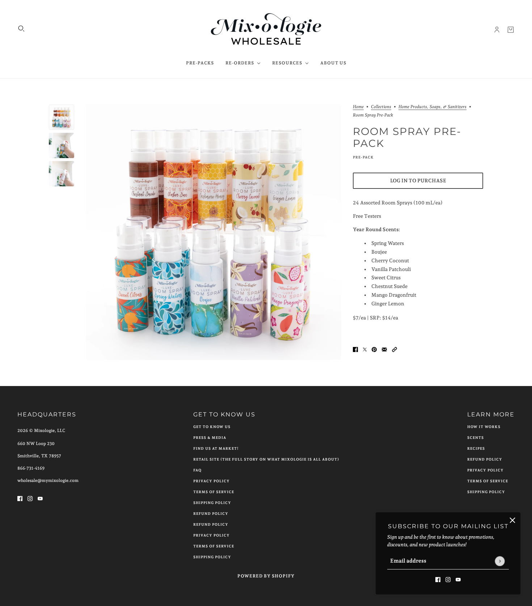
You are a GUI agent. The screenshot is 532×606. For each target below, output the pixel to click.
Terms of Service (213, 492)
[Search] (21, 29)
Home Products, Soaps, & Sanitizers (432, 107)
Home (358, 107)
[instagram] (448, 579)
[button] (394, 349)
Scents (475, 438)
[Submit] (499, 561)
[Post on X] (365, 349)
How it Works (484, 427)
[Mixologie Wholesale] (266, 30)
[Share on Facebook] (355, 349)
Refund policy (210, 524)
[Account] (497, 30)
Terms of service (213, 546)
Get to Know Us (212, 427)
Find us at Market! (215, 448)
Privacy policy (211, 535)
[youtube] (458, 579)
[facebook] (437, 579)
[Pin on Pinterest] (374, 349)
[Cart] (511, 30)
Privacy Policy (211, 481)
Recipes (476, 448)
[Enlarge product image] (213, 232)
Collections (381, 107)
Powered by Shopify (266, 576)
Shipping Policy (212, 503)
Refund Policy (210, 514)
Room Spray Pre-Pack (407, 137)
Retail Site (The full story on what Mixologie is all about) (266, 459)
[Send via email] (384, 349)
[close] (512, 520)
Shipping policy (212, 557)
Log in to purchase (418, 180)
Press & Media (209, 438)
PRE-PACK (363, 157)
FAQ (197, 470)
